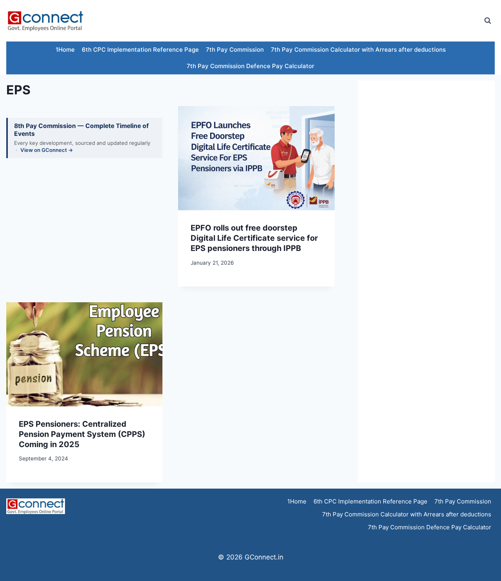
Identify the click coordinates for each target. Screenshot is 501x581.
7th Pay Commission (235, 49)
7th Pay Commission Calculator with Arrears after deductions (358, 49)
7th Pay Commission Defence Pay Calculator (250, 66)
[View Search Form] (488, 21)
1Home (65, 49)
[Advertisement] (334, 20)
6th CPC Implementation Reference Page (140, 49)
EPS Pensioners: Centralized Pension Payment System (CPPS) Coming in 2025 (82, 434)
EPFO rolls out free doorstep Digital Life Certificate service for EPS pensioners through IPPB (254, 238)
